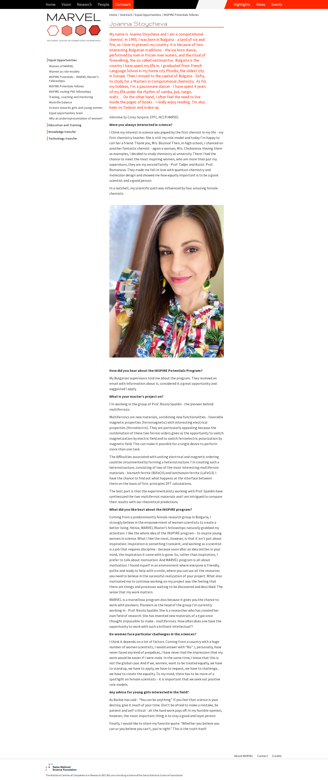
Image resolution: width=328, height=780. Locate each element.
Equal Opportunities (62, 60)
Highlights (242, 4)
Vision (66, 4)
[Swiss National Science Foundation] (164, 767)
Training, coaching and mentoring (71, 97)
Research (84, 4)
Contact (262, 756)
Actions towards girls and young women (75, 108)
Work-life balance (60, 102)
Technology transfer (62, 138)
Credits (277, 756)
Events (276, 4)
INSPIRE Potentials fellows (66, 86)
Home (51, 4)
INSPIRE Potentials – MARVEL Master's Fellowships (74, 79)
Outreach (123, 4)
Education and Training (64, 125)
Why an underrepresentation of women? (76, 118)
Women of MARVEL (61, 66)
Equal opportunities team (66, 113)
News (260, 4)
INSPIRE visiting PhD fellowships (70, 92)
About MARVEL (243, 756)
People (103, 4)
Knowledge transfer (62, 132)
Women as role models (64, 71)
